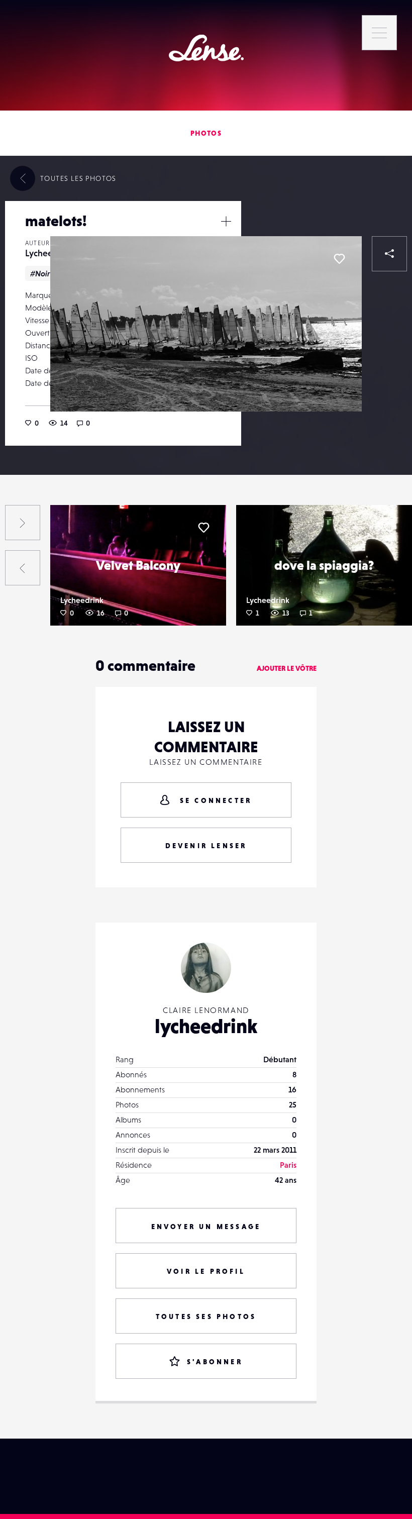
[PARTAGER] (389, 253)
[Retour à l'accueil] (206, 48)
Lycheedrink (49, 253)
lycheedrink (206, 1026)
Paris (288, 1164)
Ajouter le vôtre (287, 668)
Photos (206, 133)
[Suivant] (22, 522)
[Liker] (339, 258)
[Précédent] (22, 567)
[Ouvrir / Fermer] (226, 221)
